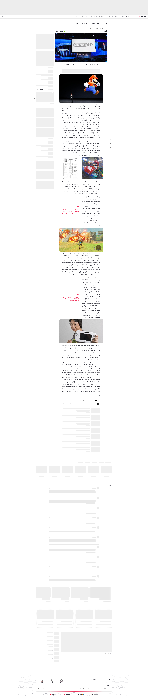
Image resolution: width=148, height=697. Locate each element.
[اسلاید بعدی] (34, 99)
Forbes (94, 396)
